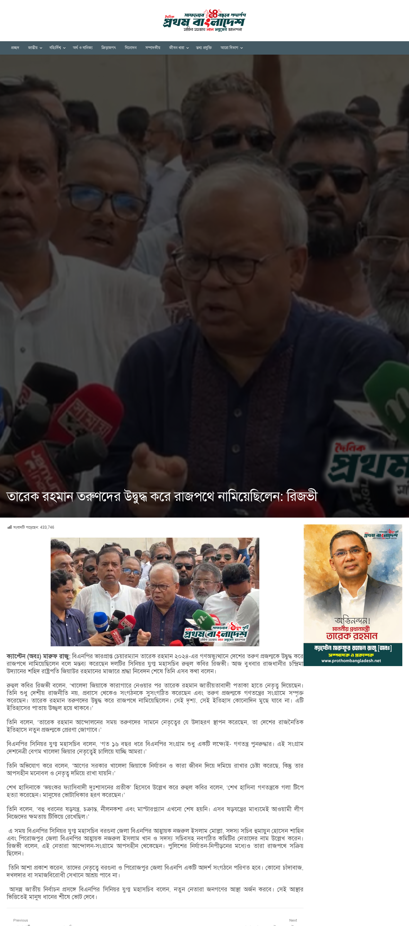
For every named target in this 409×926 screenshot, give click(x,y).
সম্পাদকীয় (153, 47)
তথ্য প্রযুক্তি (204, 47)
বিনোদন (131, 47)
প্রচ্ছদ (15, 47)
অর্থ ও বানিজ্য (83, 47)
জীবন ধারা (176, 47)
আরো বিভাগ (229, 47)
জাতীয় (33, 47)
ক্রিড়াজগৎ (109, 47)
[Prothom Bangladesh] (204, 21)
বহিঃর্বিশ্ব (55, 47)
